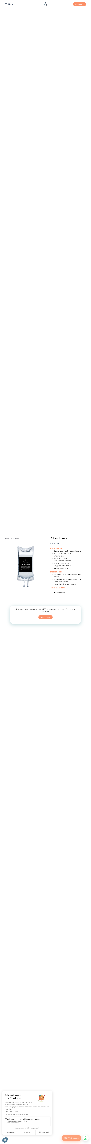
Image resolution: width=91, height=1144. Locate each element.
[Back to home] (45, 4)
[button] (9, 4)
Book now (45, 617)
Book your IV (79, 4)
